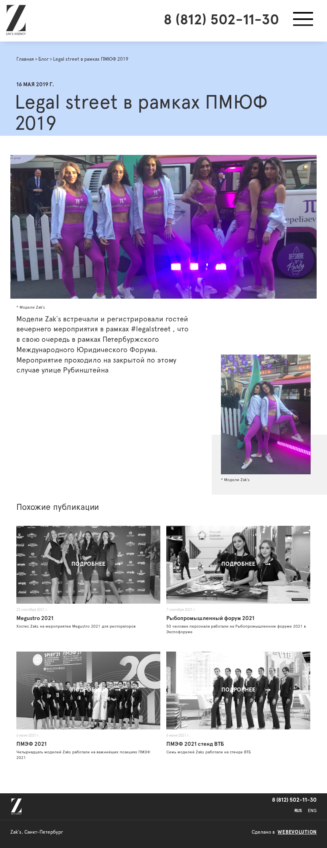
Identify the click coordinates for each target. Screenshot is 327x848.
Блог (43, 59)
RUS (298, 810)
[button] (303, 21)
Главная (25, 59)
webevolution (297, 832)
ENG (312, 810)
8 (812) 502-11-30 (221, 20)
